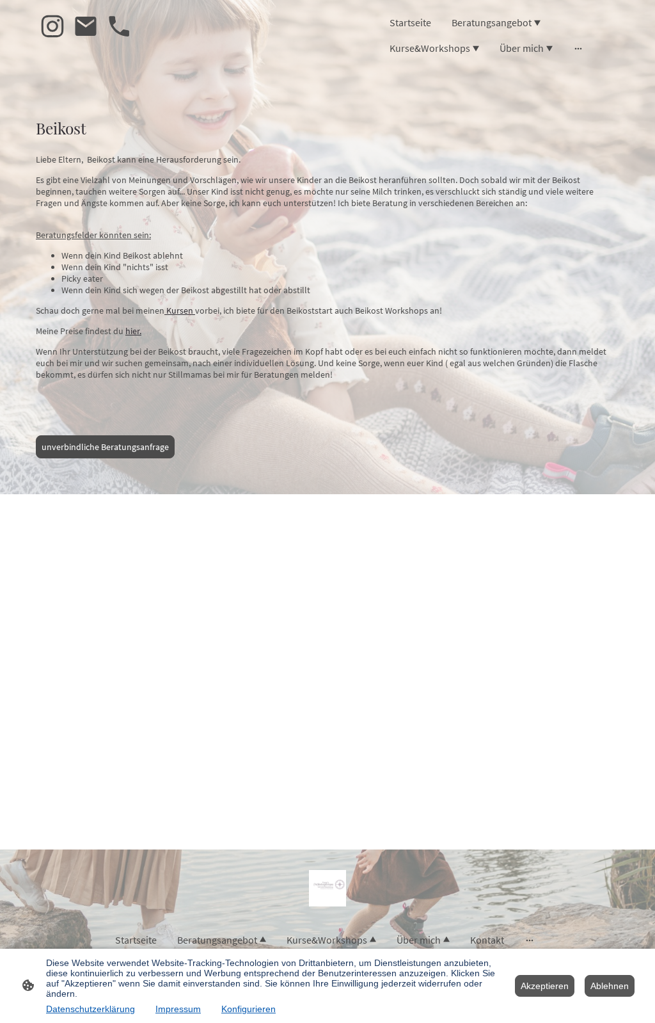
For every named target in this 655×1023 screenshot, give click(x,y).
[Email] (85, 26)
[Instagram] (52, 26)
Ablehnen (609, 986)
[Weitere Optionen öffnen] (578, 48)
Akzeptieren (545, 986)
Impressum (178, 1009)
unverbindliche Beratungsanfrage (105, 447)
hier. (133, 331)
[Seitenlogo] (327, 888)
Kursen (179, 310)
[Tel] (118, 26)
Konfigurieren (248, 1009)
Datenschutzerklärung (90, 1009)
